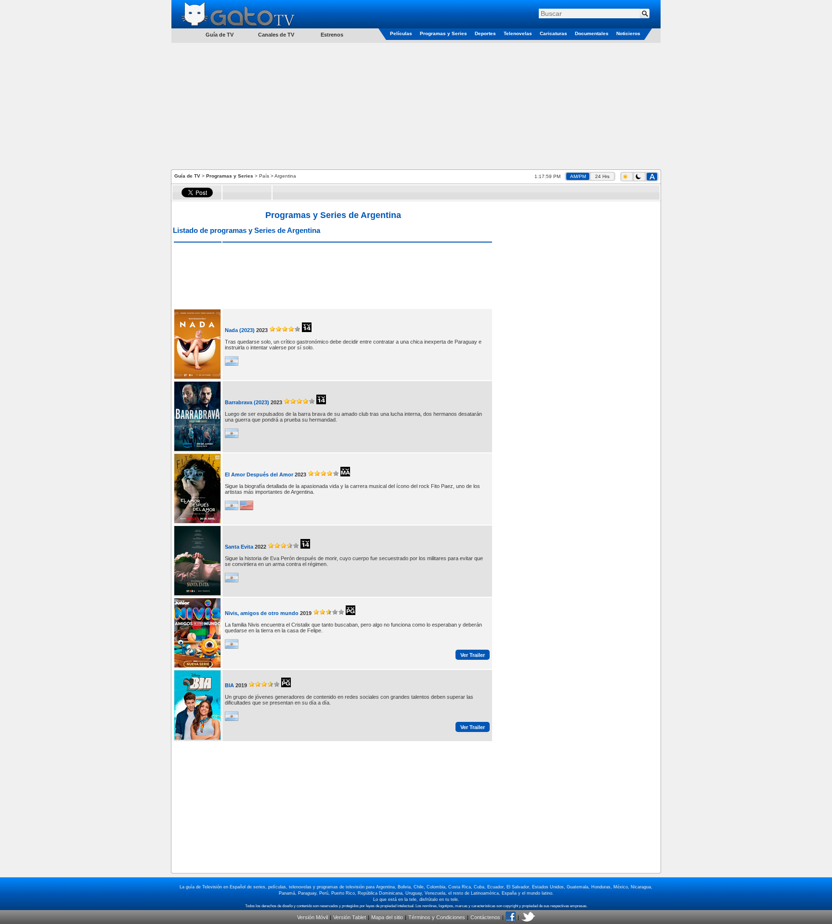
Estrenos (332, 35)
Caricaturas (553, 33)
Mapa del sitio (387, 917)
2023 (262, 330)
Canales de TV (276, 35)
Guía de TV (187, 176)
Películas (401, 33)
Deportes (485, 33)
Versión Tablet (349, 917)
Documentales (592, 33)
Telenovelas (518, 33)
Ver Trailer (472, 655)
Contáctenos (485, 917)
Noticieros (628, 33)
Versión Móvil (312, 917)
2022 (260, 547)
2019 (306, 613)
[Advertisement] (416, 105)
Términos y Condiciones (436, 917)
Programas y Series (443, 33)
